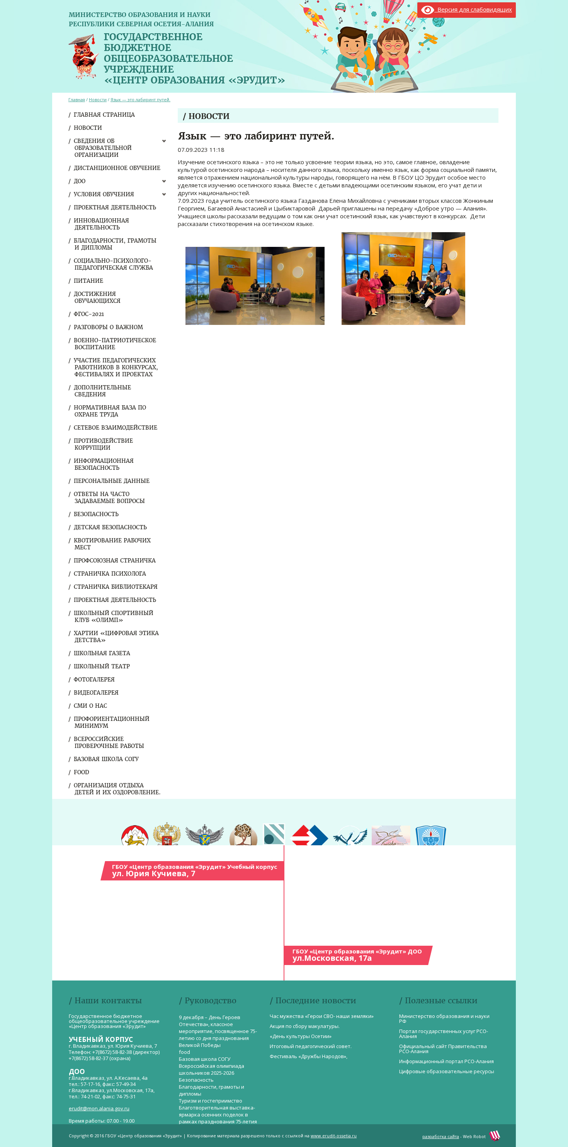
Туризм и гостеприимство (210, 1100)
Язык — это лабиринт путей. (140, 99)
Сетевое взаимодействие (116, 427)
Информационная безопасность (104, 464)
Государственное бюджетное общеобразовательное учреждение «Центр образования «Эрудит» (195, 57)
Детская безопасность (111, 527)
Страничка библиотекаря (116, 586)
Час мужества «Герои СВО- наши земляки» (322, 1016)
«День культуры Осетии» (301, 1036)
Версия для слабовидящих (473, 9)
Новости (88, 127)
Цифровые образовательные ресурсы (446, 1071)
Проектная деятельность (115, 207)
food (82, 772)
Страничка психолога (110, 573)
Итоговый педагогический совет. (311, 1046)
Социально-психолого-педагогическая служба (114, 264)
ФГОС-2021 (89, 314)
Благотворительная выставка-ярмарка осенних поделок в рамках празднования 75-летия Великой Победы (218, 1118)
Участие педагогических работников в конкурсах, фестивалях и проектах (116, 367)
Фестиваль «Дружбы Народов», (308, 1056)
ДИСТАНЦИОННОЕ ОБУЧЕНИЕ (117, 168)
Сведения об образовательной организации (103, 148)
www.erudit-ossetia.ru (334, 1136)
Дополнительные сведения (103, 391)
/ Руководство (207, 1000)
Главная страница (105, 114)
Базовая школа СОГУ (107, 759)
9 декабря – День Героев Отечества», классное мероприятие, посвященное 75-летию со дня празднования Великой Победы (218, 1031)
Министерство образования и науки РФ (444, 1019)
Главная (76, 99)
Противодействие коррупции (104, 444)
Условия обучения (104, 194)
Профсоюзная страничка (115, 560)
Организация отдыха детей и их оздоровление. (118, 789)
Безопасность (97, 514)
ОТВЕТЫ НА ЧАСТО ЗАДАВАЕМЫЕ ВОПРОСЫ (110, 498)
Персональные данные (112, 480)
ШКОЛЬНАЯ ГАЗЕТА (102, 653)
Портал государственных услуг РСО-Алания (443, 1034)
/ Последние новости (313, 1000)
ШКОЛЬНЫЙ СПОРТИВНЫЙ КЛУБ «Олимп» (114, 617)
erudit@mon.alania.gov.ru (99, 1108)
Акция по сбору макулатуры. (305, 1026)
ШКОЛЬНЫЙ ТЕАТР (102, 666)
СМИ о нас (91, 705)
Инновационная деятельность (102, 224)
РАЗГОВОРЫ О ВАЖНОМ (109, 327)
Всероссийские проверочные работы (109, 742)
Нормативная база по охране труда (110, 411)
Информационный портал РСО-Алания (446, 1061)
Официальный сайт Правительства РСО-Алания (443, 1049)
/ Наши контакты (105, 1000)
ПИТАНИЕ (89, 280)
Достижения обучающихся (98, 297)
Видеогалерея (97, 692)
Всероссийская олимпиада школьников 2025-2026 (211, 1069)
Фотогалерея (95, 679)
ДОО (80, 181)
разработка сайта (440, 1136)
